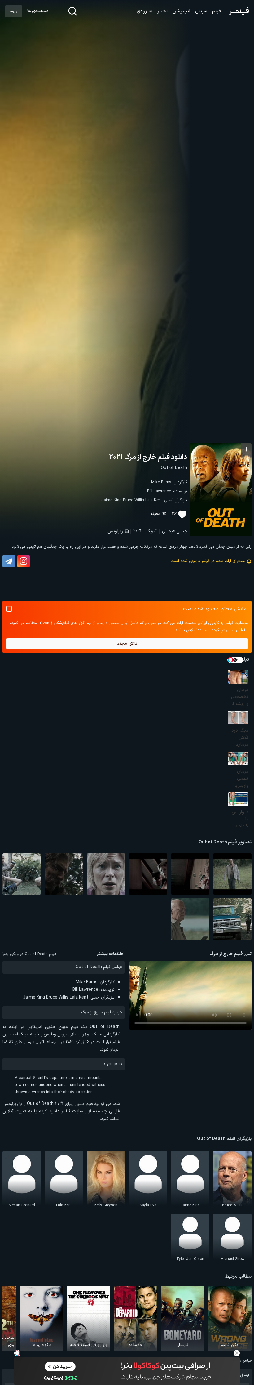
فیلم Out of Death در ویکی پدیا (29, 954)
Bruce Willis (133, 500)
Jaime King (111, 500)
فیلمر (247, 1360)
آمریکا (152, 531)
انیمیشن (181, 11)
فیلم (216, 11)
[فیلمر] (237, 11)
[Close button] (237, 1353)
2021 (137, 531)
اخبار (162, 11)
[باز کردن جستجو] (72, 11)
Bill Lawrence (159, 491)
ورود (13, 11)
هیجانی (168, 531)
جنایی (182, 531)
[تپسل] (17, 1353)
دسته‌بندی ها (37, 11)
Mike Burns (161, 482)
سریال (201, 11)
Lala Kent (153, 500)
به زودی (144, 11)
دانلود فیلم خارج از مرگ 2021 (148, 457)
